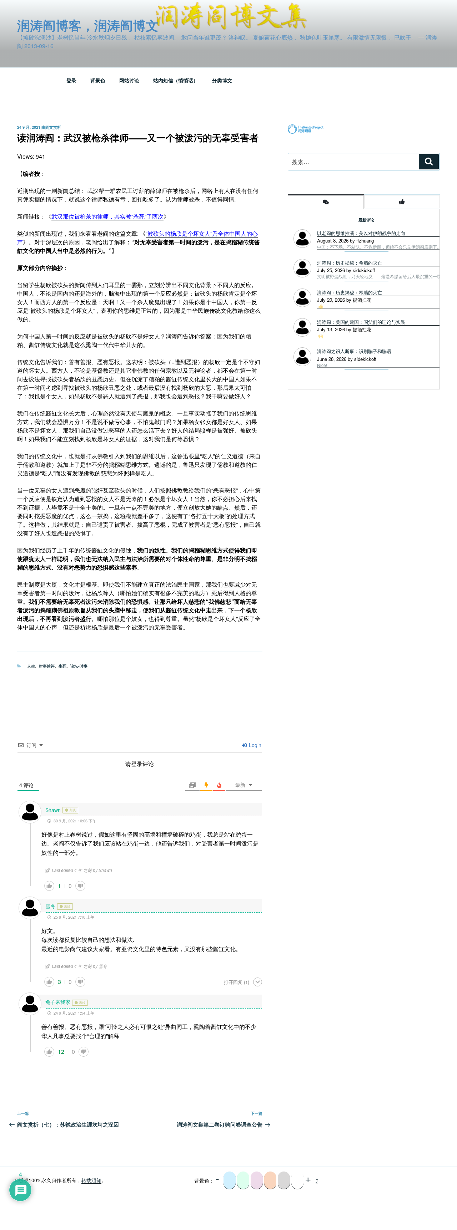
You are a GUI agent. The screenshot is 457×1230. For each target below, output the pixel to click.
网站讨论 (129, 80)
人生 (31, 666)
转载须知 (91, 1180)
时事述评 (47, 666)
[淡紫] (257, 1180)
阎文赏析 (53, 127)
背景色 (97, 80)
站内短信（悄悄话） (175, 80)
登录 (71, 80)
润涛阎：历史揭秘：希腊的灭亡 (349, 292)
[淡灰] (284, 1180)
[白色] (297, 1180)
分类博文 (222, 80)
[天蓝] (230, 1180)
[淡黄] (270, 1180)
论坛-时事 (78, 666)
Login (254, 745)
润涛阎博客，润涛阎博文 (88, 25)
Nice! (322, 365)
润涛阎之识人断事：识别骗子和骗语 (354, 351)
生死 (62, 666)
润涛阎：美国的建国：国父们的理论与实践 (361, 321)
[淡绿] (243, 1180)
